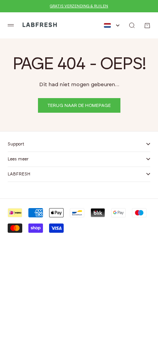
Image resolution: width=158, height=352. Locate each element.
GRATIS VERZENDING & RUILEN (79, 6)
